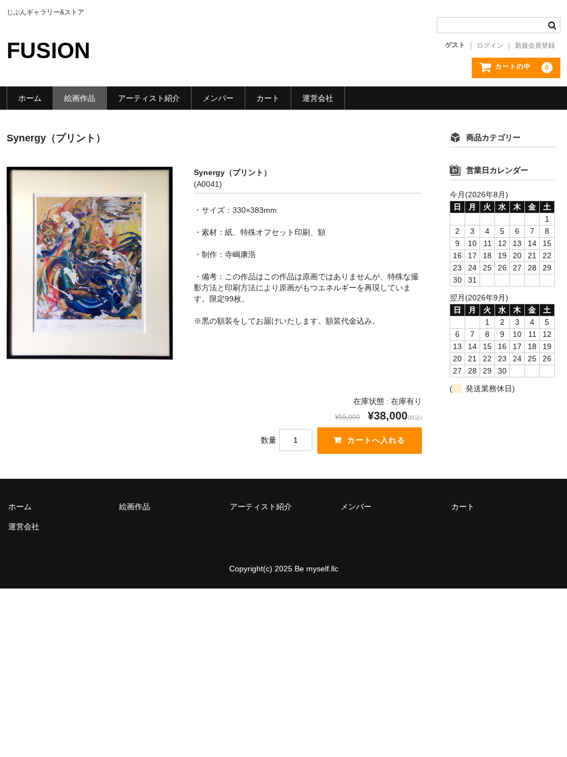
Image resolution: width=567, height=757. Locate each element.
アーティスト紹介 (149, 98)
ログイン (490, 45)
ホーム (30, 98)
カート (268, 98)
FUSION (48, 50)
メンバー (218, 98)
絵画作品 (79, 98)
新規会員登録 (535, 45)
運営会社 (317, 98)
